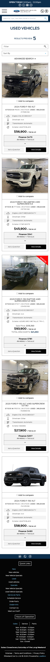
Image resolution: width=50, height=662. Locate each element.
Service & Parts (14, 595)
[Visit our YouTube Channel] (27, 5)
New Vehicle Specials (14, 575)
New (14, 569)
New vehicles (14, 572)
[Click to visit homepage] (19, 556)
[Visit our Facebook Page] (19, 5)
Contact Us (14, 608)
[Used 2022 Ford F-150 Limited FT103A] (25, 176)
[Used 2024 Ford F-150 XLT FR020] (25, 474)
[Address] (46, 11)
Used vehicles (14, 582)
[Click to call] (42, 11)
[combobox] (25, 18)
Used (14, 579)
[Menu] (4, 11)
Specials (14, 585)
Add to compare (26, 101)
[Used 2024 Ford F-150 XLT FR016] (25, 80)
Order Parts (14, 601)
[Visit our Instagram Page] (30, 5)
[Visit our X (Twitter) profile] (23, 5)
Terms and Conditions (23, 653)
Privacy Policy (39, 653)
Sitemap (8, 653)
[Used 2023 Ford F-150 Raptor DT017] (25, 273)
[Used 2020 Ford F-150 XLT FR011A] (25, 377)
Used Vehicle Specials (14, 592)
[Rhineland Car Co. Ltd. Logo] (25, 11)
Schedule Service (14, 598)
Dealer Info (14, 605)
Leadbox (42, 656)
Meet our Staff (14, 611)
